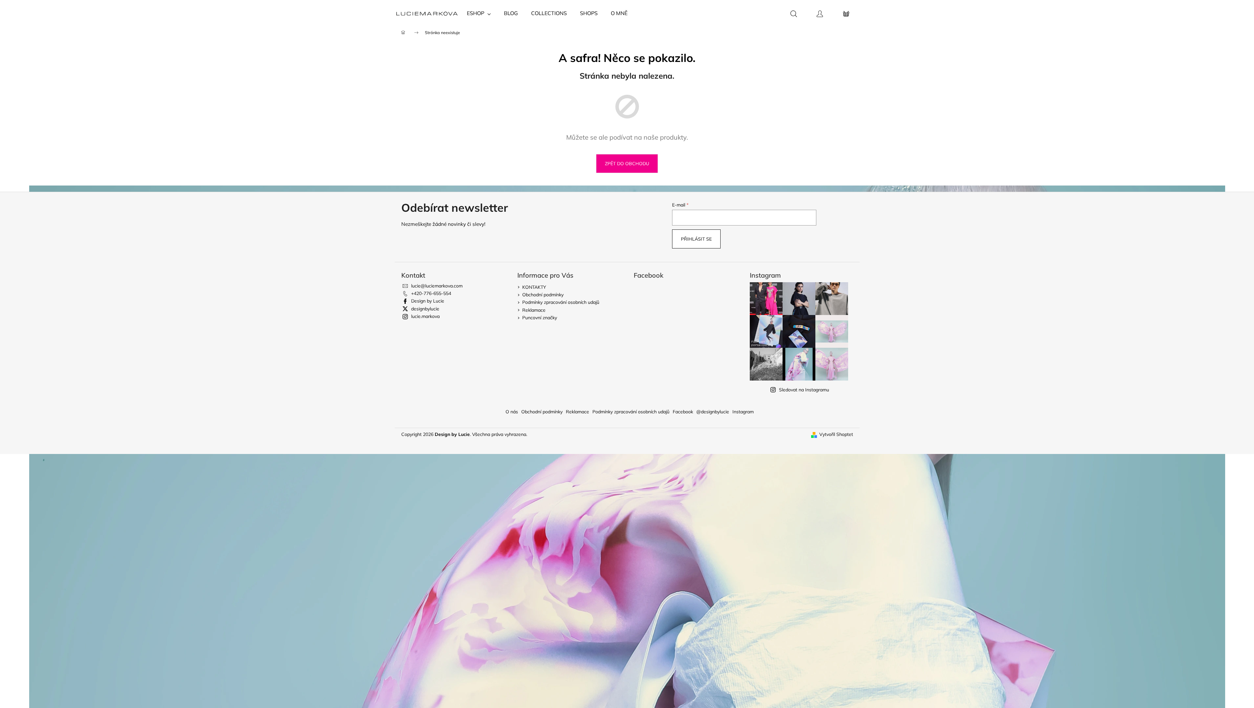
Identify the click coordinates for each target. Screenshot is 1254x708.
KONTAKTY (534, 287)
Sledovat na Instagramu (804, 390)
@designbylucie (712, 412)
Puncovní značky (539, 318)
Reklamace (534, 310)
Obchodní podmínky (543, 295)
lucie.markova (425, 316)
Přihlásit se (696, 239)
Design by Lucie (427, 301)
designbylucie (425, 309)
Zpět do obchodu (627, 164)
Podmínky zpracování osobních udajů (560, 302)
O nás (512, 412)
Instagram (743, 412)
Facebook (683, 412)
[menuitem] (478, 13)
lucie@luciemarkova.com (437, 286)
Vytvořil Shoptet (836, 434)
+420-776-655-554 (431, 293)
